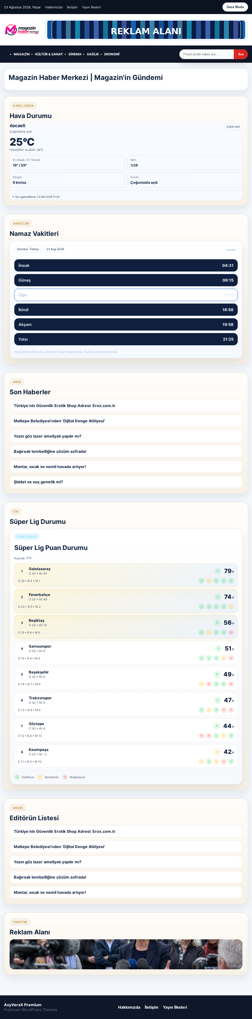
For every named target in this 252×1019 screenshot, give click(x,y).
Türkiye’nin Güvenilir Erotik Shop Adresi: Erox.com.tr (64, 405)
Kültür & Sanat (49, 54)
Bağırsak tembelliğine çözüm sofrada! (50, 451)
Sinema (74, 54)
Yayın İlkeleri (91, 7)
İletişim (72, 7)
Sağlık (93, 54)
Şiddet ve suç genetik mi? (38, 481)
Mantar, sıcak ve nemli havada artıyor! (50, 466)
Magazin (22, 54)
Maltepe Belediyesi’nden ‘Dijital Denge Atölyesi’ (59, 420)
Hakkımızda (54, 7)
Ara (240, 54)
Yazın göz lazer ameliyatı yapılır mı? (47, 436)
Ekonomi (112, 54)
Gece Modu (235, 7)
